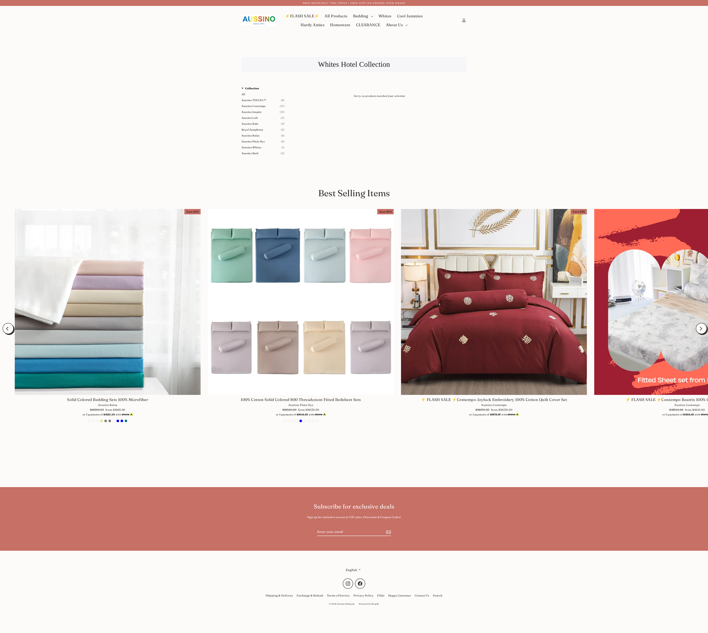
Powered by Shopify (369, 604)
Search (437, 595)
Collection (252, 88)
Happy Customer (399, 595)
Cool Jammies (410, 16)
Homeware (340, 25)
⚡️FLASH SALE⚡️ (302, 16)
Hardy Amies (313, 25)
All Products (335, 16)
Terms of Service (338, 595)
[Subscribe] (388, 532)
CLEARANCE (368, 25)
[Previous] (8, 328)
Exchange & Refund (310, 595)
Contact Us (422, 595)
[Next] (701, 328)
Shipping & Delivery (279, 595)
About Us (395, 25)
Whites (385, 16)
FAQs (380, 595)
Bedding (361, 16)
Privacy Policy (363, 595)
